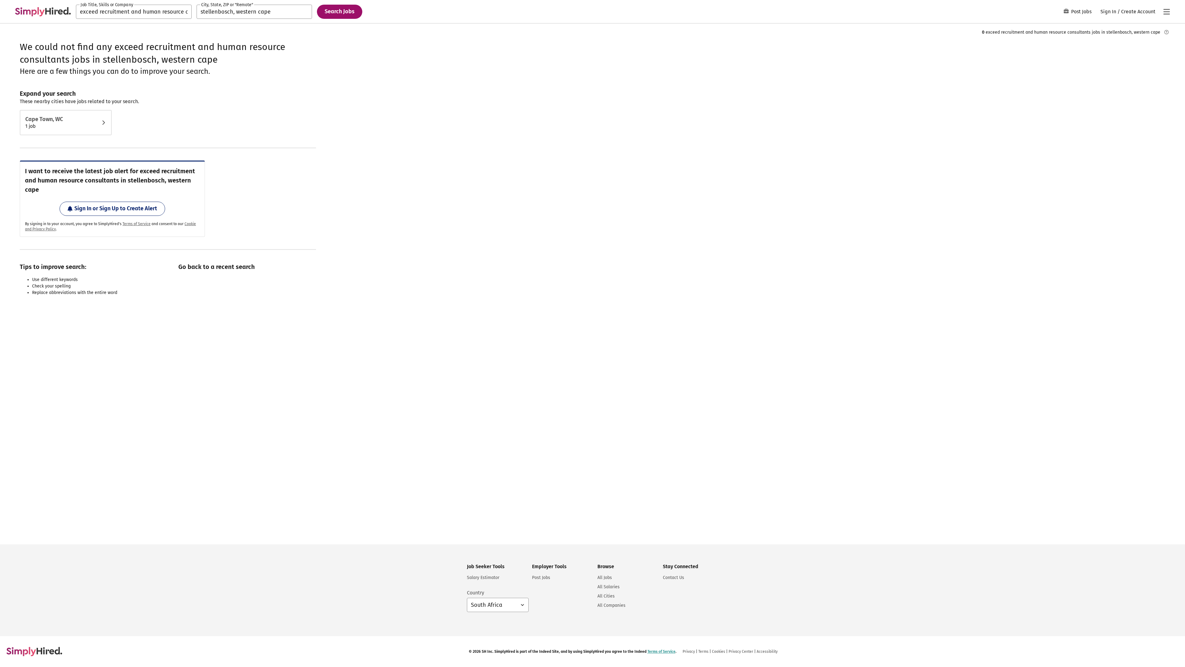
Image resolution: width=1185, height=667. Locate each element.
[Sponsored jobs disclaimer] (1166, 32)
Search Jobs (340, 11)
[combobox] (134, 12)
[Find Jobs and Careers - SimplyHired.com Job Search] (43, 11)
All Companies (611, 605)
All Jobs (604, 577)
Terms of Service (137, 224)
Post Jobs (1081, 12)
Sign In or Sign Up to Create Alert (115, 208)
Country (475, 593)
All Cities (606, 596)
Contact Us (673, 577)
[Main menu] (1166, 11)
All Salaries (608, 586)
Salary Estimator (483, 577)
